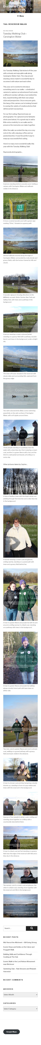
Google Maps (11, 1032)
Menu (21, 16)
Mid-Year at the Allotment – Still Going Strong (20, 942)
